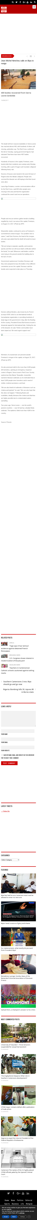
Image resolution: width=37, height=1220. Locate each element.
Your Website (5, 750)
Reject (14, 1217)
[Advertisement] (18, 33)
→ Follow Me (5, 811)
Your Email (4, 742)
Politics (20, 1200)
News (13, 1200)
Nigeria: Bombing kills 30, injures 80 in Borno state (19, 690)
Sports (7, 1203)
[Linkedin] (31, 2)
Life (22, 1203)
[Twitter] (16, 2)
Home (7, 1200)
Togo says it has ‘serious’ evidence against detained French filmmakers (15, 648)
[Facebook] (20, 2)
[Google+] (23, 2)
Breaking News (14, 655)
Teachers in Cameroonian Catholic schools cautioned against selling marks (17, 670)
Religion (29, 1203)
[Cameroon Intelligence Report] (4, 11)
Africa (11, 643)
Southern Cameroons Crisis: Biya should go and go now (16, 682)
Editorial (28, 1200)
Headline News (14, 665)
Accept (6, 1217)
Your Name (4, 734)
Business (15, 1203)
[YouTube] (27, 2)
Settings (22, 1217)
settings (21, 1213)
